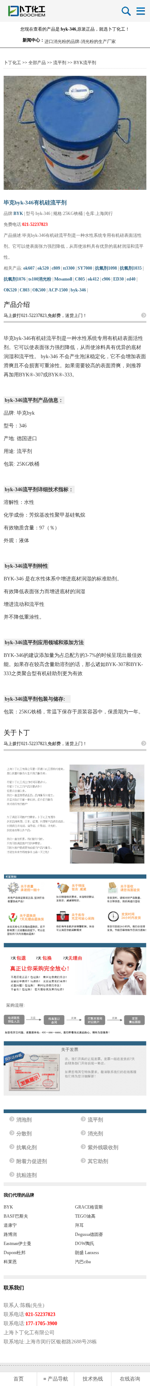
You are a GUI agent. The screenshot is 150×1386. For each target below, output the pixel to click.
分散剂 (24, 1133)
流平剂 (59, 62)
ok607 (29, 268)
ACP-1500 (58, 290)
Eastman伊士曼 (17, 1243)
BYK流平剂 (85, 62)
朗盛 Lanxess (87, 1252)
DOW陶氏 (84, 1243)
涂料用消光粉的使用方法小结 (72, 40)
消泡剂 (24, 1120)
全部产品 (37, 62)
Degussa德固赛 (89, 1234)
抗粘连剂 (26, 1175)
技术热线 (93, 1379)
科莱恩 (10, 1261)
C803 (24, 290)
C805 (80, 279)
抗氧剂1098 (106, 268)
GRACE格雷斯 (89, 1207)
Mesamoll (63, 279)
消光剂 (95, 1133)
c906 (106, 279)
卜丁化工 (12, 62)
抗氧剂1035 (131, 268)
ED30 (118, 279)
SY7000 (85, 268)
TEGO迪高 (85, 1216)
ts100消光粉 (39, 279)
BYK (18, 213)
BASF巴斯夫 (16, 1216)
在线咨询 (130, 1379)
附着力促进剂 (31, 1161)
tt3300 (69, 268)
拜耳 (79, 1225)
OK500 (39, 290)
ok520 (43, 268)
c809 (56, 268)
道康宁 (10, 1225)
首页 (18, 1379)
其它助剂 (98, 1161)
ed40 (131, 279)
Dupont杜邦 (14, 1252)
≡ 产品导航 (55, 1379)
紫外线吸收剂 (103, 1147)
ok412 (93, 279)
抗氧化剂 (26, 1147)
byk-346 (78, 290)
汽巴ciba (83, 1261)
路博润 (10, 1234)
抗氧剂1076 (14, 279)
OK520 (10, 290)
